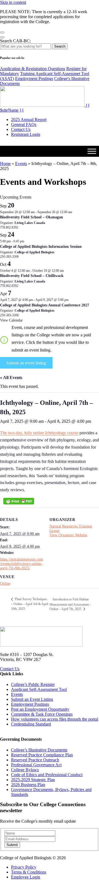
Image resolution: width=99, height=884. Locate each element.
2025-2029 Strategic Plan (33, 779)
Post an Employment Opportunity (40, 709)
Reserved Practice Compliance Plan (42, 755)
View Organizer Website (68, 535)
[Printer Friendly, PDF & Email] (18, 501)
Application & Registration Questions (32, 68)
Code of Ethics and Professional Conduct (46, 774)
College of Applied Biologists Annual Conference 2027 (44, 305)
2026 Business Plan (28, 784)
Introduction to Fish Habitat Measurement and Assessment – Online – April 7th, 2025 (70, 604)
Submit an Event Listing (32, 699)
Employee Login (25, 877)
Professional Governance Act (36, 764)
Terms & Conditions (28, 872)
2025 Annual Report (28, 119)
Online (5, 583)
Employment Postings (34, 78)
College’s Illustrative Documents (39, 750)
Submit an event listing (26, 363)
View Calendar (11, 320)
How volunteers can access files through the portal (54, 719)
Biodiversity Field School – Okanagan (31, 217)
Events (21, 163)
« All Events (11, 377)
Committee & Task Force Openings (42, 714)
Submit (12, 845)
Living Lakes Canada (30, 223)
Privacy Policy (23, 867)
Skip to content (13, 2)
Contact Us (21, 129)
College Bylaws (25, 769)
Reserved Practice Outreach (35, 759)
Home (5, 163)
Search (59, 46)
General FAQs (23, 124)
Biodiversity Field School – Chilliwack (32, 276)
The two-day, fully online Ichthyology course (39, 432)
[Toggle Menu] (91, 151)
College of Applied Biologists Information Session (41, 247)
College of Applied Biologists (34, 252)
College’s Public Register (33, 684)
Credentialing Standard (31, 724)
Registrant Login (25, 134)
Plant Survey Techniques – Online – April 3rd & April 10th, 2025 (29, 604)
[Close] (2, 32)
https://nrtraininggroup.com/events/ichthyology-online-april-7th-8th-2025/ (21, 563)
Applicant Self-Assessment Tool (39, 689)
